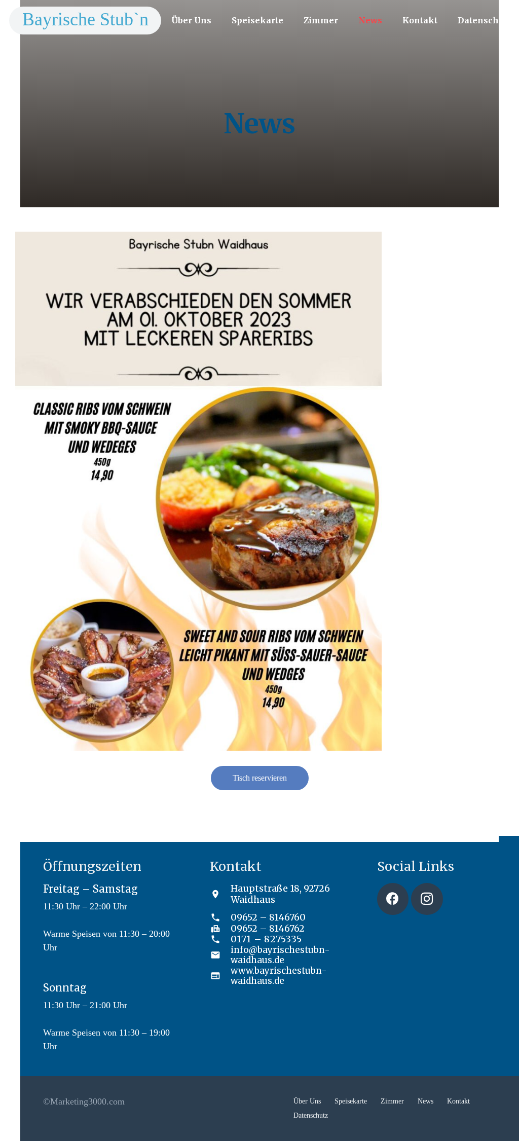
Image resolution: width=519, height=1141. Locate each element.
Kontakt (458, 1101)
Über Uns (307, 1101)
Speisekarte (351, 1101)
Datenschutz (310, 1115)
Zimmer (392, 1101)
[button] (218, 20)
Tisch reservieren (260, 778)
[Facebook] (393, 899)
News (425, 1101)
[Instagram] (427, 899)
